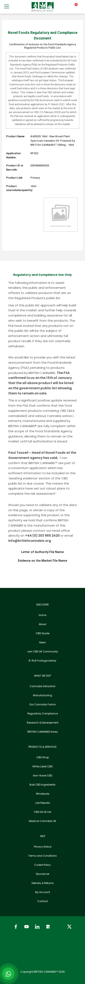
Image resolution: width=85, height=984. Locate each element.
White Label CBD (42, 766)
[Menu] (6, 6)
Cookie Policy (42, 865)
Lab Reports (42, 803)
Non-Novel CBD (42, 775)
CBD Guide (42, 633)
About (42, 624)
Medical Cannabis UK (42, 821)
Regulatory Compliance (42, 713)
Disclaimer (42, 874)
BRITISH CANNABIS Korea (42, 731)
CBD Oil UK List (42, 812)
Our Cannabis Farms (42, 704)
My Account (42, 892)
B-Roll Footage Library (42, 660)
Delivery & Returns (43, 883)
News (42, 642)
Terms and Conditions (42, 855)
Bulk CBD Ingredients (42, 784)
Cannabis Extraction (42, 686)
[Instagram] (58, 926)
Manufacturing (42, 695)
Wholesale (42, 793)
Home (42, 615)
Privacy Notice (42, 846)
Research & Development (42, 722)
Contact (42, 901)
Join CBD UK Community (42, 651)
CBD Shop (42, 757)
